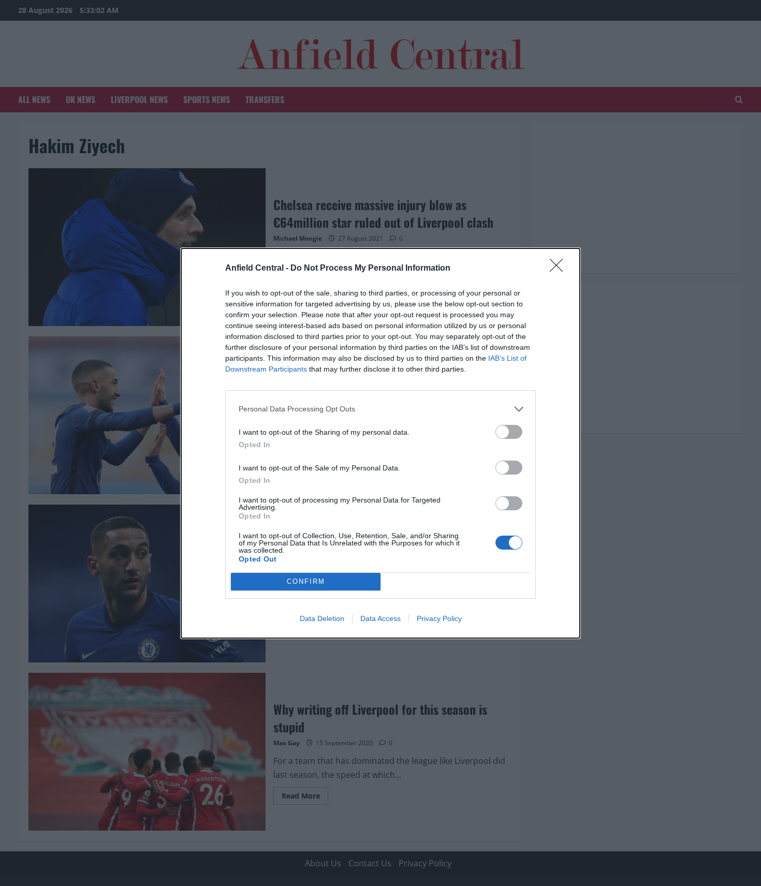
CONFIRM (306, 581)
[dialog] (380, 443)
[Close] (559, 268)
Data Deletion (322, 618)
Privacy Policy (439, 618)
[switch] (508, 432)
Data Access (380, 618)
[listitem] (380, 409)
